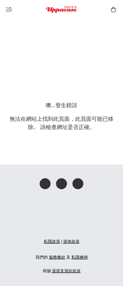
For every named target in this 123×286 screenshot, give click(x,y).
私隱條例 (79, 257)
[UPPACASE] (61, 9)
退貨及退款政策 (66, 271)
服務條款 (57, 257)
